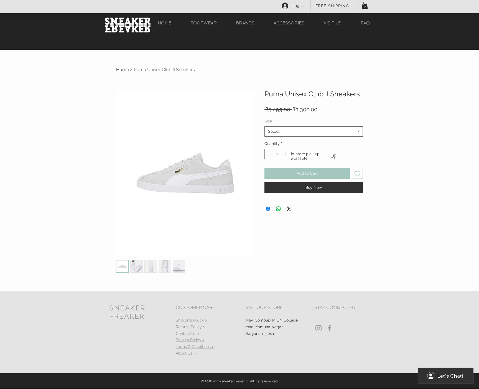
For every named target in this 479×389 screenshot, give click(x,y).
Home (122, 69)
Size (269, 121)
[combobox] (313, 131)
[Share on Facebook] (268, 208)
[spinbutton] (277, 154)
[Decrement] (268, 154)
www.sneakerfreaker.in (230, 381)
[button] (365, 5)
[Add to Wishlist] (357, 173)
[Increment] (285, 154)
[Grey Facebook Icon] (329, 328)
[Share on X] (289, 208)
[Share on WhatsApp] (278, 208)
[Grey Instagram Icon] (318, 328)
